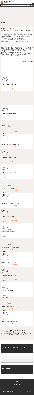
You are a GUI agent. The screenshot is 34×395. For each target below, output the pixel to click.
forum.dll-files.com (7, 336)
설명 (30, 61)
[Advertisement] (17, 15)
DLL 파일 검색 (31, 5)
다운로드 (15, 88)
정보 (17, 381)
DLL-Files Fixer (17, 388)
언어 (32, 61)
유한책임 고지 (17, 385)
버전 (28, 61)
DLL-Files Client (17, 387)
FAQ (7, 43)
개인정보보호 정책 (17, 384)
